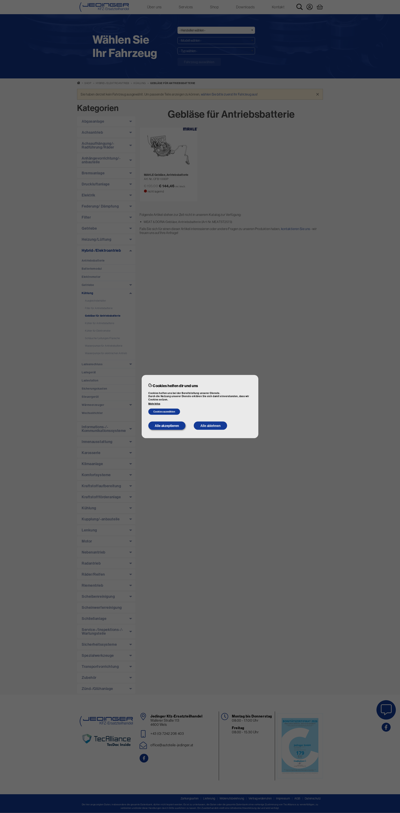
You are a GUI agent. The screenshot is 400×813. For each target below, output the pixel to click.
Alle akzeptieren (167, 426)
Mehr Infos (154, 404)
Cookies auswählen (164, 411)
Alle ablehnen (210, 426)
